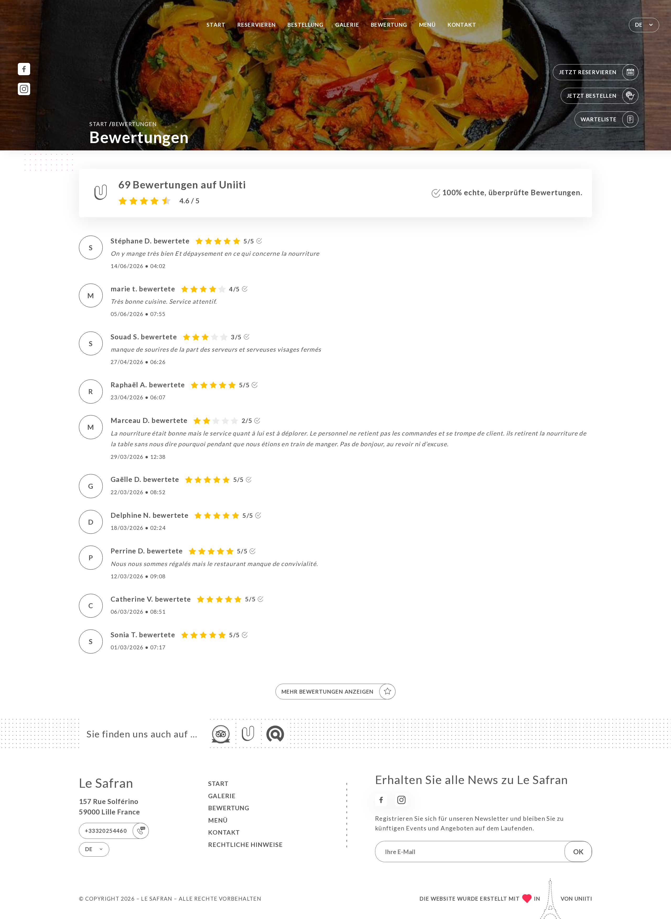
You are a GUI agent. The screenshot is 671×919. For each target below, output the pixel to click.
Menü (427, 24)
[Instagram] (24, 89)
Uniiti (583, 898)
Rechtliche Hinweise (245, 844)
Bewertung (389, 24)
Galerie (347, 24)
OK (578, 851)
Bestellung (305, 24)
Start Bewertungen (123, 123)
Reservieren (256, 24)
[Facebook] (24, 69)
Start (216, 24)
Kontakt (461, 24)
